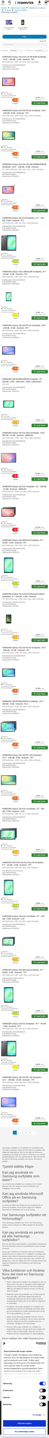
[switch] (42, 1390)
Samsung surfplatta (21, 10)
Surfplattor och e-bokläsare (37, 8)
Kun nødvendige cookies (24, 1431)
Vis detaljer (36, 1415)
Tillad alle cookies (24, 1423)
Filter (25, 37)
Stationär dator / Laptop (18, 8)
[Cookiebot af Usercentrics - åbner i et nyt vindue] (36, 1343)
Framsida (4, 8)
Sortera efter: (4, 50)
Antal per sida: (29, 50)
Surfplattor (8, 10)
